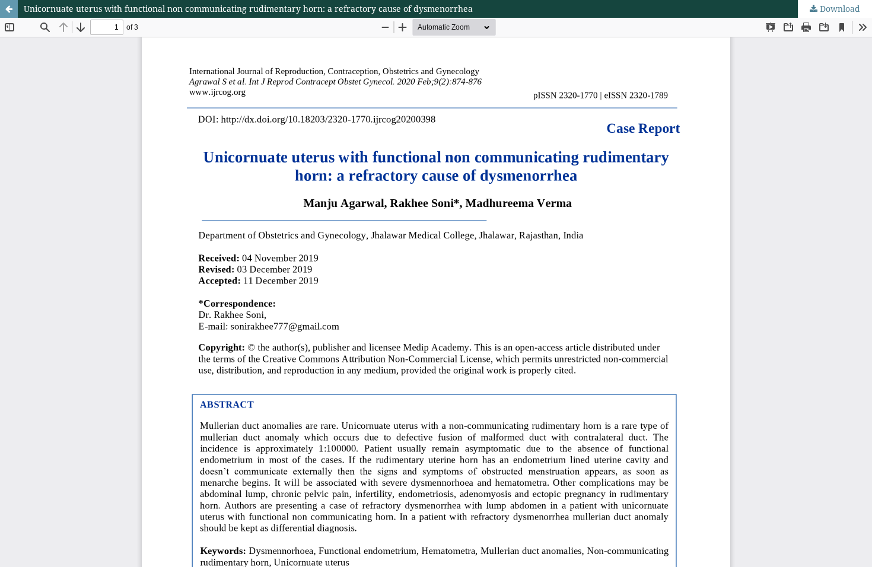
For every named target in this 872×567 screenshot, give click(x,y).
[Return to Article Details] (9, 9)
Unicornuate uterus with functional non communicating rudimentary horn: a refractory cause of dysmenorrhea (248, 8)
